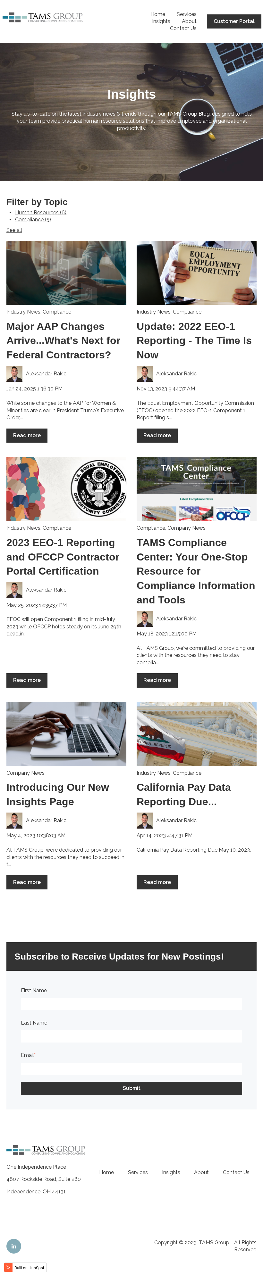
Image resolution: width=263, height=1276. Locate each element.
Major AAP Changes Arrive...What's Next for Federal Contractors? (63, 341)
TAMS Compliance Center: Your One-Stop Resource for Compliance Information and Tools (196, 571)
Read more (27, 435)
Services (187, 14)
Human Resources (40, 212)
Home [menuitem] (106, 1172)
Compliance (33, 220)
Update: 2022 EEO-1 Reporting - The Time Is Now (194, 341)
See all (14, 230)
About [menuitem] (201, 1172)
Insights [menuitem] (171, 1172)
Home (157, 14)
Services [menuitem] (138, 1172)
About (189, 21)
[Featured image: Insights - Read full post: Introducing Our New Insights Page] (66, 734)
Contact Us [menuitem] (236, 1172)
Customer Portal (234, 21)
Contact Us (183, 28)
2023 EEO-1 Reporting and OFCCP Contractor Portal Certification (62, 557)
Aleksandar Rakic (46, 374)
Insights (161, 21)
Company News (186, 528)
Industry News (23, 312)
